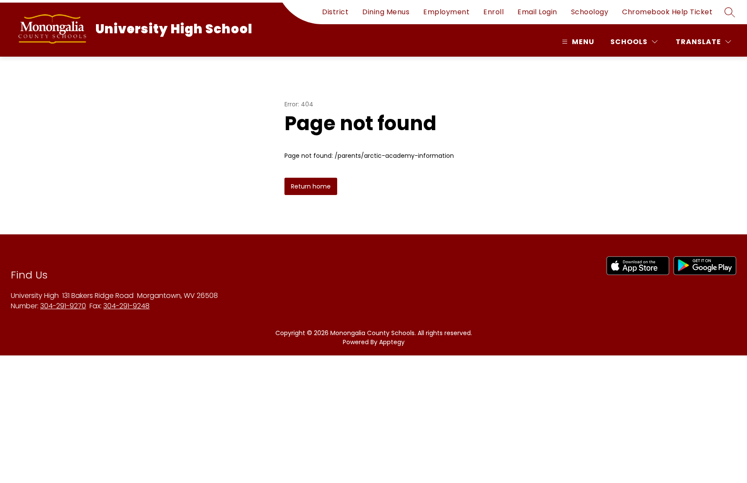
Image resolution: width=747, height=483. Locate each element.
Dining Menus (385, 12)
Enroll (493, 12)
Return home (311, 186)
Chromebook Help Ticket (667, 12)
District (335, 12)
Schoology (590, 12)
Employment (446, 12)
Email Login (537, 12)
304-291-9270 (63, 306)
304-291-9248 (126, 306)
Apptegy (392, 342)
